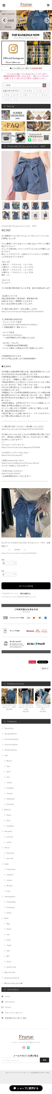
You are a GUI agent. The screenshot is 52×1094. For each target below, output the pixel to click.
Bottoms (7, 810)
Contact (8, 1007)
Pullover (9, 793)
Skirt (8, 820)
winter (8, 842)
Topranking (8, 728)
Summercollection (11, 739)
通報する (45, 668)
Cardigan (10, 788)
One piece (8, 831)
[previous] (4, 20)
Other (6, 918)
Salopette (10, 826)
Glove (8, 940)
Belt (7, 956)
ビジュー (45, 95)
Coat (8, 891)
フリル (6, 95)
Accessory (10, 907)
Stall (8, 951)
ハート (35, 95)
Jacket (9, 782)
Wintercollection (10, 750)
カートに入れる (26, 585)
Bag (8, 923)
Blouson (9, 885)
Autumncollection (11, 744)
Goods (8, 913)
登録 (44, 1060)
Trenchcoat (10, 869)
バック (6, 99)
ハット (16, 99)
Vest (8, 766)
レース (16, 95)
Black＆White (9, 972)
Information (10, 1002)
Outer (6, 864)
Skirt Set (9, 858)
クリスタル (27, 91)
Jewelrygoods (9, 896)
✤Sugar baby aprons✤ (13, 983)
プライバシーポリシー (14, 1013)
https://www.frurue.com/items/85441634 (19, 553)
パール (39, 91)
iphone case (11, 967)
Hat (7, 934)
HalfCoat (9, 875)
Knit (8, 777)
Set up (6, 847)
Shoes (8, 929)
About (7, 996)
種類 (2, 560)
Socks (8, 961)
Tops (6, 755)
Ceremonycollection (11, 978)
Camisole (10, 804)
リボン (25, 95)
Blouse (9, 761)
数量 (2, 571)
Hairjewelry (11, 902)
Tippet (8, 945)
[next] (47, 20)
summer (9, 837)
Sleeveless (10, 799)
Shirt (8, 772)
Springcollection (10, 734)
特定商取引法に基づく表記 (16, 1018)
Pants (8, 815)
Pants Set (10, 853)
